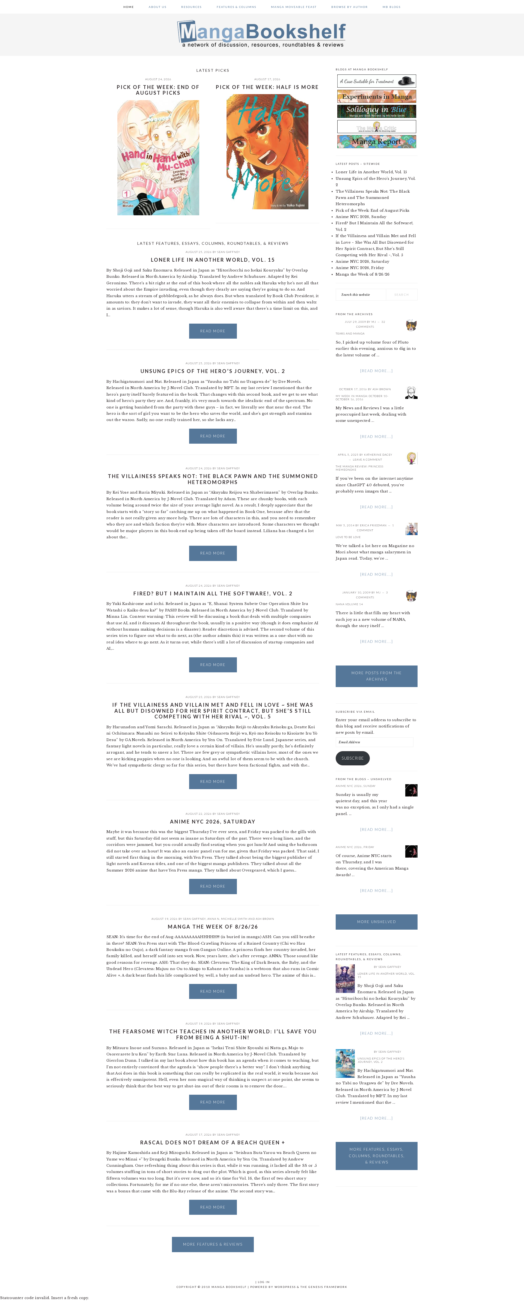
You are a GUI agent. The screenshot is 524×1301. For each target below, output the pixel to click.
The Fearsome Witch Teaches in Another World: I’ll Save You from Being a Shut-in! (213, 1034)
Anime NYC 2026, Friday (360, 267)
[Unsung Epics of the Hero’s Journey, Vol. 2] (345, 1064)
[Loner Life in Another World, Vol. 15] (345, 979)
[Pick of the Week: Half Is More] (267, 152)
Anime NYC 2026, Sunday (361, 216)
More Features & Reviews (213, 1244)
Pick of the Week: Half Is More (267, 87)
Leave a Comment (367, 459)
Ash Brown (265, 918)
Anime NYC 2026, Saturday (213, 822)
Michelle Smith (234, 918)
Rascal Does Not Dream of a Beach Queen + (212, 1142)
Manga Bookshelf (262, 33)
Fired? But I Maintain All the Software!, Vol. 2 (213, 593)
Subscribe (353, 758)
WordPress (285, 1286)
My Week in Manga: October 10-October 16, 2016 (362, 397)
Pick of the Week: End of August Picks (158, 90)
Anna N (213, 918)
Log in (264, 1282)
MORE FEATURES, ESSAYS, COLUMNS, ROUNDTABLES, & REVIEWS (377, 1155)
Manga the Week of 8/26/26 (213, 927)
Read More (213, 331)
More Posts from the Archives (377, 676)
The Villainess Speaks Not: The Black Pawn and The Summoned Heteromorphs (213, 479)
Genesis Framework (327, 1286)
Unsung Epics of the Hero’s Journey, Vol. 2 (213, 371)
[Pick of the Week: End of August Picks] (158, 158)
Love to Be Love (348, 537)
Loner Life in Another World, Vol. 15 (213, 260)
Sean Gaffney (228, 251)
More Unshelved (376, 922)
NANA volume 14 (349, 604)
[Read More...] (376, 371)
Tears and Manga (350, 333)
